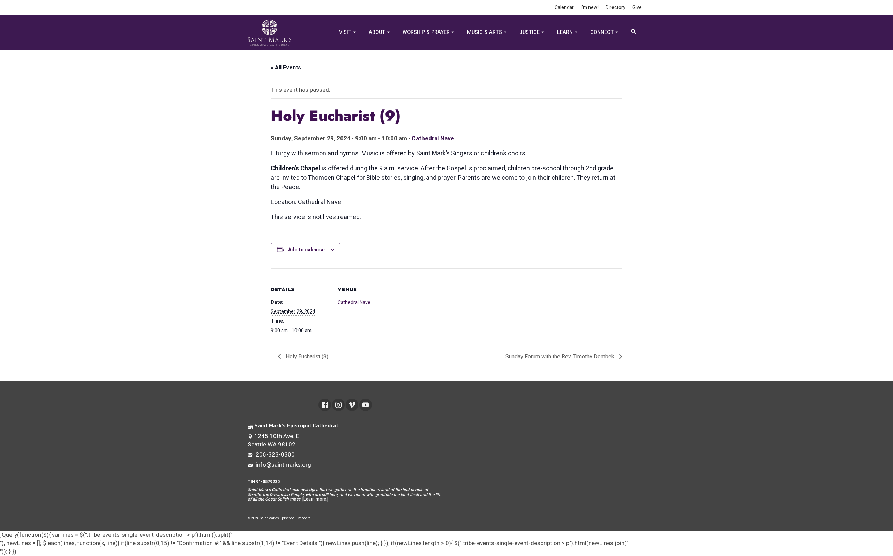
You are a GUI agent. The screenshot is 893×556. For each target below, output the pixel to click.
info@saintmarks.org (282, 464)
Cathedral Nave (433, 138)
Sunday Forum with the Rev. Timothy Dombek (560, 357)
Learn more (314, 499)
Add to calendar (306, 249)
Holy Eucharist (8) (306, 357)
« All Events (286, 68)
